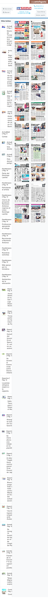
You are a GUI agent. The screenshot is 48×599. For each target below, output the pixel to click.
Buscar (7, 12)
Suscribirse (41, 12)
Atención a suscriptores (39, 7)
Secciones (8, 9)
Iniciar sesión (40, 15)
